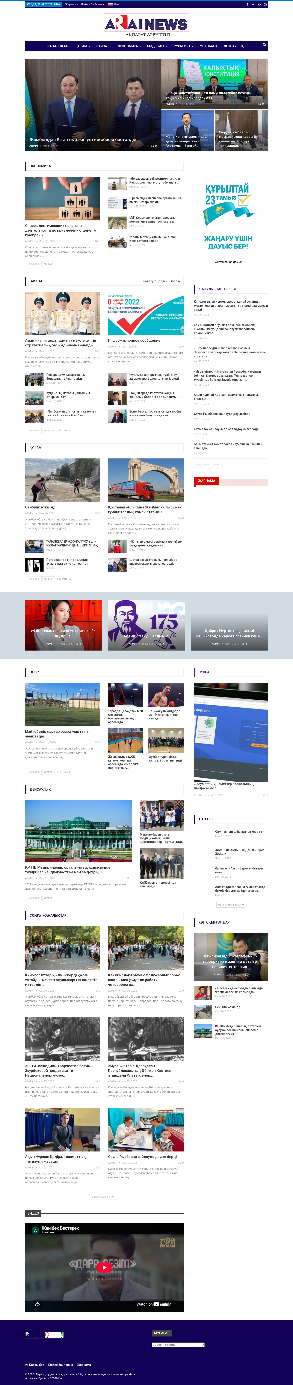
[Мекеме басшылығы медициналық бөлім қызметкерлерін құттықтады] (162, 815)
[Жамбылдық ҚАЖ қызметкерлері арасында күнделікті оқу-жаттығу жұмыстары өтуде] (125, 740)
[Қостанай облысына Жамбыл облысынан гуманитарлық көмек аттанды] (145, 480)
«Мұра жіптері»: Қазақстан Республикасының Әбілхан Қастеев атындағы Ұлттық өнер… (139, 1070)
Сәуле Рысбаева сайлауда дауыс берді (222, 414)
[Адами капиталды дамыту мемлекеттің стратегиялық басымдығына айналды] (62, 313)
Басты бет (36, 1365)
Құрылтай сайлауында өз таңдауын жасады (226, 429)
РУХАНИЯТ (182, 46)
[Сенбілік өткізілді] (62, 480)
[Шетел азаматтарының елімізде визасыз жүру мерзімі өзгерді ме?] (117, 565)
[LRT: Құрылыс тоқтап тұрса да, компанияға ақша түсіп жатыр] (117, 222)
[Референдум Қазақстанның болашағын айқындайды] (34, 380)
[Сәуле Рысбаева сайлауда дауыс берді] (145, 1129)
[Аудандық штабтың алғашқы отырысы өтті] (34, 398)
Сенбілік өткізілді (40, 507)
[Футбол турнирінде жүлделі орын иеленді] (166, 740)
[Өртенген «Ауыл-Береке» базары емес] (203, 873)
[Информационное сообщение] (145, 313)
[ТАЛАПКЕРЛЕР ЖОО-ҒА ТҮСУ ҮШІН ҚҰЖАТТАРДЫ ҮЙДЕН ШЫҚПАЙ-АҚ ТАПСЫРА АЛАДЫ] (34, 546)
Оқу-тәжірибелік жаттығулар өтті (239, 831)
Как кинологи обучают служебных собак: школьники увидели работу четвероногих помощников (224, 329)
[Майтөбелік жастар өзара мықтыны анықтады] (62, 705)
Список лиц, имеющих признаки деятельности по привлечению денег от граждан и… (61, 230)
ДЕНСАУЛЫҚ (234, 46)
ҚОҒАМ (81, 46)
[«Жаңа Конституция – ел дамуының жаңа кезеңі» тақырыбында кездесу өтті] (214, 84)
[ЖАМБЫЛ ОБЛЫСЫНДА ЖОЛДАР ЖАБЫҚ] (203, 855)
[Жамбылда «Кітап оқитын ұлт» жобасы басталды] (93, 105)
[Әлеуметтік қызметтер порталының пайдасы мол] (231, 732)
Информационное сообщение (134, 340)
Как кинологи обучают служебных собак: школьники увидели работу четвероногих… (144, 980)
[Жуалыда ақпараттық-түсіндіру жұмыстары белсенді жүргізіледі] (117, 380)
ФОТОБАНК (208, 46)
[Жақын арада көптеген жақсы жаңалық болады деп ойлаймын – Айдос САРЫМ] (117, 398)
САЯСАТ (102, 46)
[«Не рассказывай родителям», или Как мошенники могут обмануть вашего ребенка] (117, 183)
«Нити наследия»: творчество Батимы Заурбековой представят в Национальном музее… (59, 1070)
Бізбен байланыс (92, 4)
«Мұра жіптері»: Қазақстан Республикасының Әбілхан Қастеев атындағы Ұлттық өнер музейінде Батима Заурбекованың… (227, 375)
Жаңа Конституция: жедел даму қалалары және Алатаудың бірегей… (187, 141)
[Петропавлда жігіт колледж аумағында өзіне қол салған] (34, 565)
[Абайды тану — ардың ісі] (146, 625)
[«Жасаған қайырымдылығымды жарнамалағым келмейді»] (203, 993)
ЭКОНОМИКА (128, 46)
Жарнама (71, 4)
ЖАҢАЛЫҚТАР (58, 46)
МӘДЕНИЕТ (156, 46)
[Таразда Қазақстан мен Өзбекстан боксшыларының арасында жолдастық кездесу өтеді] (125, 695)
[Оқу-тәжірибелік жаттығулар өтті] (203, 836)
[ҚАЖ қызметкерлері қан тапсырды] (162, 863)
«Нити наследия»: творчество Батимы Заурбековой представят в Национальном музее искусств (230, 352)
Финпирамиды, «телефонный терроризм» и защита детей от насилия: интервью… (230, 961)
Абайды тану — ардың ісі (146, 636)
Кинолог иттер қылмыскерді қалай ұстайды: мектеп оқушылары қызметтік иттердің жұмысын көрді (231, 305)
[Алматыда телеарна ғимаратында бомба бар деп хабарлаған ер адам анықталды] (203, 892)
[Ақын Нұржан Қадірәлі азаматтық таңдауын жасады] (62, 1129)
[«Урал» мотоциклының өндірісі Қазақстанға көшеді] (117, 242)
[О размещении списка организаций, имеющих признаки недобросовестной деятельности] (117, 203)
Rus (116, 4)
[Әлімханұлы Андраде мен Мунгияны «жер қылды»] (166, 695)
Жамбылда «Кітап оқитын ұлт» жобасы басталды (82, 139)
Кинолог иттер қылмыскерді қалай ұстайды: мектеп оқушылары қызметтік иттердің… (61, 980)
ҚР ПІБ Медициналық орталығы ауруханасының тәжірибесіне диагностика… (238, 1030)
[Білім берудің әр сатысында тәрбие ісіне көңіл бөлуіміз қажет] (117, 416)
